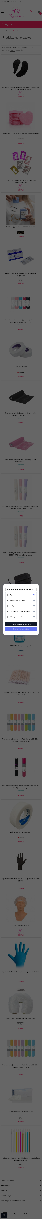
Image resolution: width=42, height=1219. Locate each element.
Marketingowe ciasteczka (17, 600)
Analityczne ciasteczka (17, 606)
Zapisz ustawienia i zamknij (21, 624)
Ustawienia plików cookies (19, 589)
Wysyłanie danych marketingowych (20, 611)
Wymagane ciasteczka (17, 595)
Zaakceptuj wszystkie (21, 629)
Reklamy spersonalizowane (18, 617)
